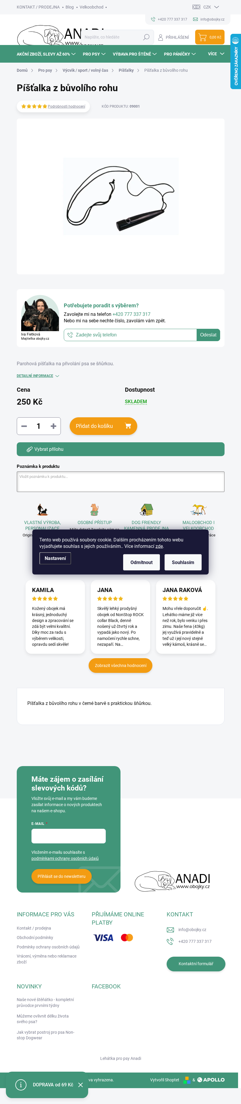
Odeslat (208, 334)
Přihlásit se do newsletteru (62, 876)
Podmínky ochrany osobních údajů (48, 947)
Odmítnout (141, 562)
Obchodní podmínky (35, 937)
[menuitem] (47, 54)
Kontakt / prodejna (34, 928)
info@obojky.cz (192, 929)
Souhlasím (183, 562)
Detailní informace (35, 376)
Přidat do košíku (94, 426)
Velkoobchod (91, 7)
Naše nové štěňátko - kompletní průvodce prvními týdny (45, 1002)
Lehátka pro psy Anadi (120, 1058)
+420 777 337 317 (195, 941)
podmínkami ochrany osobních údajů (65, 858)
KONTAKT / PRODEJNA (38, 7)
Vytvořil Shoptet (164, 1080)
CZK (207, 7)
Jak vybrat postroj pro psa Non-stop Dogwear (45, 1035)
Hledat (146, 37)
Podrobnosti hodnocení (66, 106)
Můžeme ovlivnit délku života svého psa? (43, 1019)
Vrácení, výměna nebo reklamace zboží (46, 959)
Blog (70, 7)
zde (159, 546)
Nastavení (55, 558)
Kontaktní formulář (196, 963)
